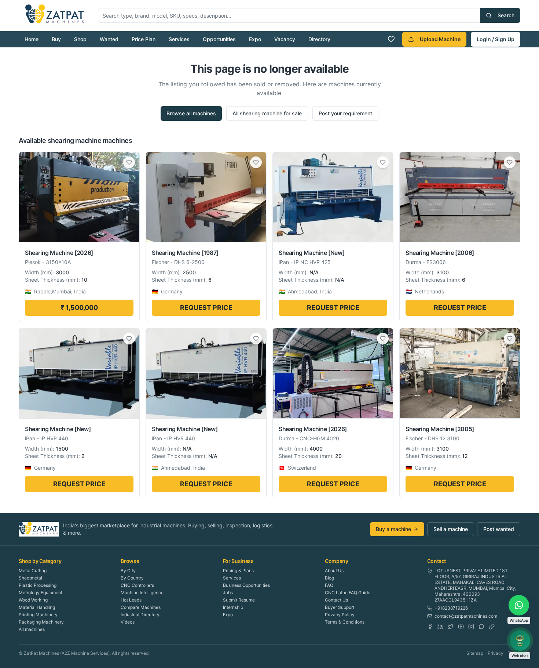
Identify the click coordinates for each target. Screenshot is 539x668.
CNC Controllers (137, 585)
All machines (32, 629)
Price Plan (143, 39)
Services (179, 39)
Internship (233, 607)
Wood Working (33, 600)
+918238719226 (451, 608)
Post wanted (498, 529)
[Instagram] (471, 626)
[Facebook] (430, 626)
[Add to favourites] (129, 162)
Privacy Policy (340, 614)
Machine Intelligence (142, 592)
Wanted (109, 39)
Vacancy (284, 39)
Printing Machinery (38, 614)
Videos (128, 622)
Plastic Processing (37, 585)
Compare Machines (141, 607)
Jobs (228, 592)
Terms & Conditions (344, 622)
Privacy (495, 653)
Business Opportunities (246, 585)
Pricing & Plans (238, 570)
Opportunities (219, 39)
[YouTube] (461, 626)
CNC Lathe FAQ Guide (347, 592)
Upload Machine (440, 39)
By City (128, 570)
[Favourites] (391, 39)
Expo (255, 39)
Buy (56, 39)
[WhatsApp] (481, 626)
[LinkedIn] (440, 626)
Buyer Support (339, 607)
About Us (334, 570)
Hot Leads (131, 600)
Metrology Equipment (40, 592)
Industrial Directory (140, 614)
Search (506, 15)
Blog (329, 578)
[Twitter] (451, 626)
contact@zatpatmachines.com (465, 616)
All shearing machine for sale (267, 113)
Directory (319, 39)
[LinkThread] (492, 626)
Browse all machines (191, 113)
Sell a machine (450, 529)
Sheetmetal (30, 578)
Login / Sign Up (495, 39)
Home (31, 39)
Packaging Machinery (41, 622)
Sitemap (474, 653)
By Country (132, 578)
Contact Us (336, 600)
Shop (80, 39)
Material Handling (37, 607)
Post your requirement (345, 113)
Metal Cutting (33, 570)
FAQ (329, 585)
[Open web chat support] (520, 640)
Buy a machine (393, 529)
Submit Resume (239, 600)
